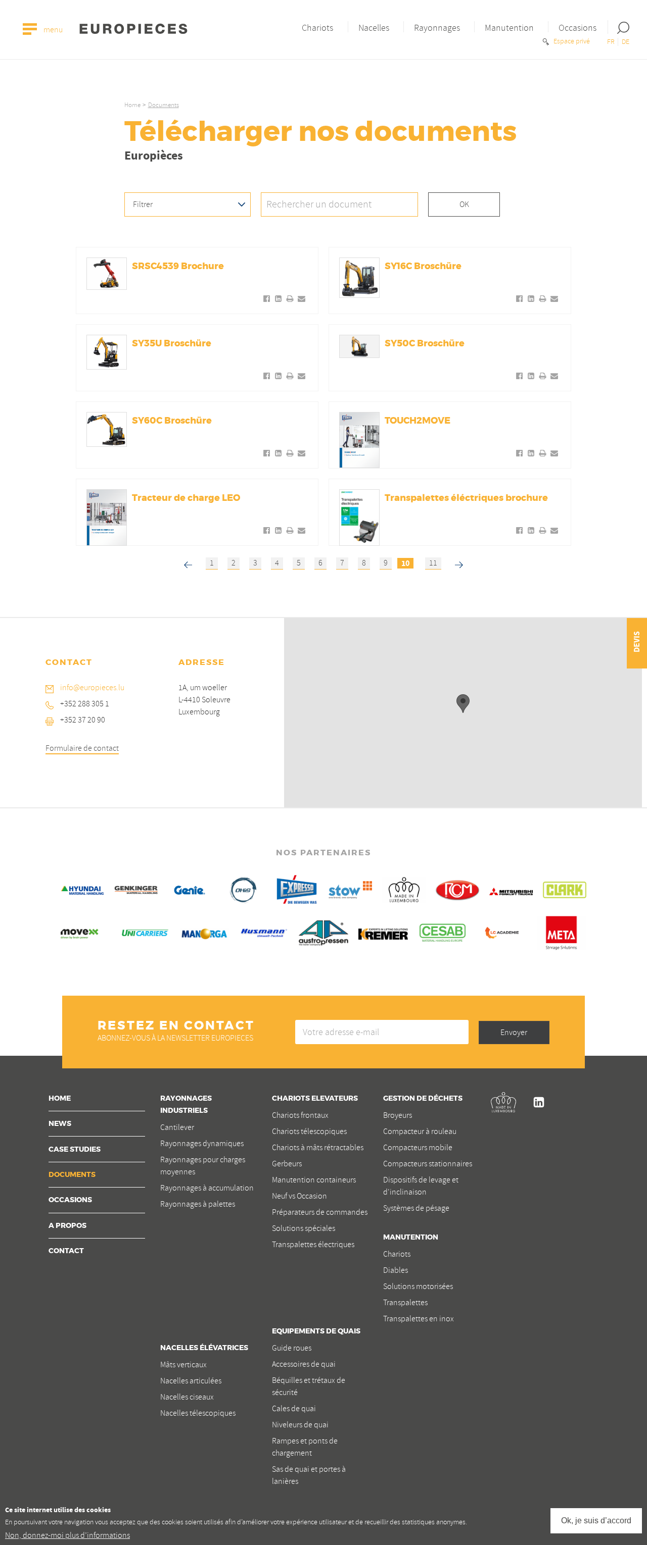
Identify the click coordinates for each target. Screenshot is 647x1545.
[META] (561, 931)
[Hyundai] (82, 888)
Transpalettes (405, 1303)
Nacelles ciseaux (187, 1397)
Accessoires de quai (304, 1364)
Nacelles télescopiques (198, 1413)
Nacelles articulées (190, 1381)
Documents (72, 1174)
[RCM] (457, 888)
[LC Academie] (502, 931)
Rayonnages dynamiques (202, 1144)
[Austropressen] (323, 931)
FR (611, 41)
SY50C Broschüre (425, 343)
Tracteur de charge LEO (186, 498)
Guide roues (291, 1348)
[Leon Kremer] (383, 933)
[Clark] (564, 888)
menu (52, 30)
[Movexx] (85, 932)
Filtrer (143, 204)
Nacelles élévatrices (204, 1348)
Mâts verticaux (183, 1365)
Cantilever (177, 1127)
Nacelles (373, 27)
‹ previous (188, 562)
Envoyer (513, 1032)
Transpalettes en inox (418, 1319)
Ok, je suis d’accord (596, 1520)
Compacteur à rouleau (419, 1131)
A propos (67, 1225)
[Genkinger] (136, 888)
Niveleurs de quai (300, 1425)
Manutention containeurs (314, 1180)
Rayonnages (437, 27)
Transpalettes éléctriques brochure (466, 498)
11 (433, 563)
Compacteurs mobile (417, 1148)
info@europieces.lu (92, 688)
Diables (395, 1270)
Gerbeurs (287, 1164)
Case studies (75, 1149)
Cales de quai (294, 1409)
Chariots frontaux (300, 1115)
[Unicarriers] (145, 931)
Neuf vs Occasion (299, 1196)
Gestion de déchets (423, 1098)
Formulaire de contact (82, 748)
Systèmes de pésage (416, 1208)
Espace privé (571, 41)
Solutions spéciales (303, 1228)
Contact (66, 1251)
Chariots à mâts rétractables (317, 1148)
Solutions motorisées (418, 1286)
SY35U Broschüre (171, 343)
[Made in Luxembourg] (404, 888)
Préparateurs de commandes (319, 1212)
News (60, 1123)
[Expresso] (296, 888)
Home (132, 105)
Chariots (317, 27)
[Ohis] (243, 888)
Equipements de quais (316, 1331)
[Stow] (350, 888)
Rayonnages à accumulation (207, 1188)
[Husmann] (264, 931)
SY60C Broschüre (172, 421)
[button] (463, 703)
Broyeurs (397, 1115)
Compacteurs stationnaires (427, 1164)
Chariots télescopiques (309, 1131)
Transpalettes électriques (313, 1245)
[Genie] (189, 888)
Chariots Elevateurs (315, 1098)
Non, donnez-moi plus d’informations (67, 1535)
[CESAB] (443, 931)
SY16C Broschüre (423, 266)
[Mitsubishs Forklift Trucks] (511, 890)
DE (625, 41)
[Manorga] (204, 932)
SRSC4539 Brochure (178, 266)
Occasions (577, 27)
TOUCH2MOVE (417, 421)
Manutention (509, 27)
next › (460, 562)
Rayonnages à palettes (197, 1204)
